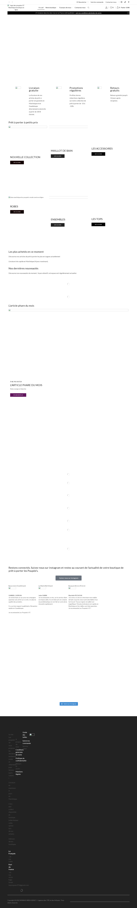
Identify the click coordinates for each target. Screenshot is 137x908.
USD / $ (115, 905)
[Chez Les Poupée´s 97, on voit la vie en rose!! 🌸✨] (28, 663)
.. (18, 903)
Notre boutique (51, 7)
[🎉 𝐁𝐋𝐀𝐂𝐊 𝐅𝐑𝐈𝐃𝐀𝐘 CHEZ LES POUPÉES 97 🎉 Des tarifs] (108, 630)
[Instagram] (121, 2)
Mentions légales (19, 773)
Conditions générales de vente (20, 752)
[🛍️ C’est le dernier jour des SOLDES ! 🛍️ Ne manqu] (68, 686)
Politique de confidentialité (21, 759)
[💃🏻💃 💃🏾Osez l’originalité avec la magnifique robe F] (28, 688)
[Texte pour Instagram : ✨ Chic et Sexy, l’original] (68, 632)
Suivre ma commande (27, 742)
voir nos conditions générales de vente (88, 13)
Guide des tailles (25, 734)
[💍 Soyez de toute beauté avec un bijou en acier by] (108, 657)
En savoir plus (18, 395)
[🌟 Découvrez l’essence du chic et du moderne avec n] (68, 663)
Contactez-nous (111, 2)
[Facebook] (129, 2)
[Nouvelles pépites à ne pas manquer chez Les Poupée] (28, 634)
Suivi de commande (97, 2)
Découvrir (17, 162)
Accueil (41, 7)
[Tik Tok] (125, 2)
